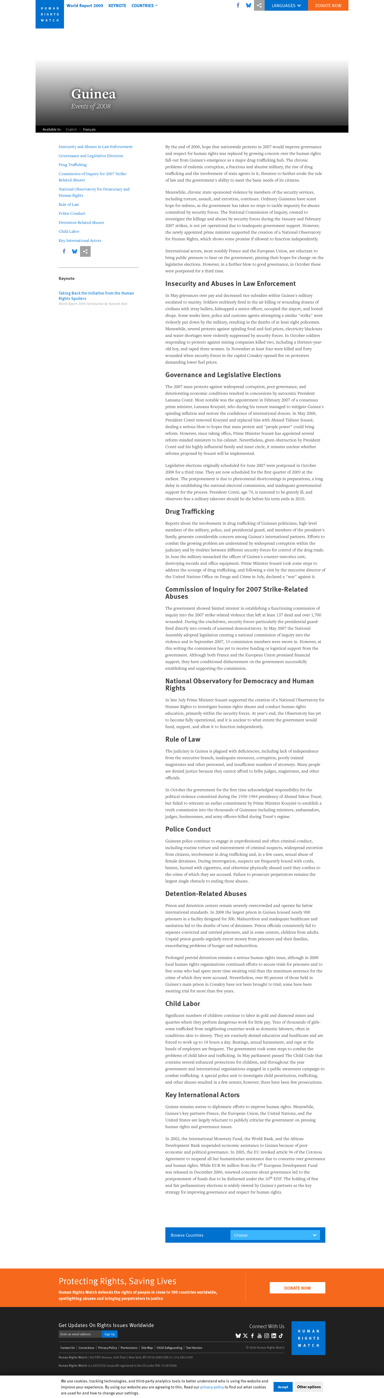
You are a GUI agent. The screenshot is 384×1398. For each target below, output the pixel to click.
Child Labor (69, 231)
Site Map (147, 1347)
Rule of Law (69, 204)
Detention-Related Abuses (81, 222)
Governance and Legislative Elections (91, 155)
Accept (283, 1386)
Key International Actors (80, 240)
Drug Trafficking (73, 164)
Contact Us (67, 1347)
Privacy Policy (107, 1347)
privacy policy (212, 1387)
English (71, 129)
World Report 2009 (85, 5)
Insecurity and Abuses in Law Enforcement (96, 146)
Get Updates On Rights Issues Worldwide (106, 1325)
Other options (309, 1387)
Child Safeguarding (169, 1347)
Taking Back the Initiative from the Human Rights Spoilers (96, 295)
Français (89, 129)
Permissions (129, 1347)
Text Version (194, 1347)
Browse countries (187, 1235)
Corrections (86, 1347)
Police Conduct (72, 213)
